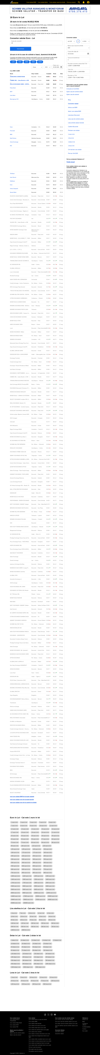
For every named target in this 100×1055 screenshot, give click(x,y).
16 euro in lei (55, 829)
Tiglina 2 (38, 676)
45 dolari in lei (26, 947)
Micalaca (38, 305)
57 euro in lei (45, 839)
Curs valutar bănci (43, 2)
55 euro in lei (35, 839)
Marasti (41, 380)
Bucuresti (33, 76)
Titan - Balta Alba (42, 504)
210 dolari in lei (38, 957)
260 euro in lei (48, 856)
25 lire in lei (33, 916)
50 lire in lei (14, 920)
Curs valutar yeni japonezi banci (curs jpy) (39, 1043)
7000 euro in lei (50, 889)
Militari (39, 238)
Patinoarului (34, 231)
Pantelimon (40, 347)
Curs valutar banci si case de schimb (38, 1019)
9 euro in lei (33, 825)
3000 (33, 62)
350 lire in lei (24, 926)
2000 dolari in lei (27, 967)
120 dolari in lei (15, 953)
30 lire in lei (42, 916)
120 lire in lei (24, 923)
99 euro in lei (14, 845)
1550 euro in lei (38, 879)
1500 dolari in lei (15, 967)
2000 (26, 62)
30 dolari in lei (15, 947)
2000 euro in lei (50, 882)
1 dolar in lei (14, 940)
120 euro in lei (47, 845)
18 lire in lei (14, 916)
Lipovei (40, 515)
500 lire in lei (44, 926)
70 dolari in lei (26, 950)
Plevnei (39, 451)
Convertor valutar (59, 1033)
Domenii (40, 287)
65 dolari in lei (15, 950)
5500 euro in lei (27, 889)
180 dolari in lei (15, 957)
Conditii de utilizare (85, 1024)
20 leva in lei (14, 980)
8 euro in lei (24, 825)
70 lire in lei (33, 920)
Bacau (33, 384)
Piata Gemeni (41, 766)
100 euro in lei (25, 845)
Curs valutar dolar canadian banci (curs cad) (40, 1039)
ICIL (39, 127)
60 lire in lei (23, 920)
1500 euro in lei (27, 879)
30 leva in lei (24, 980)
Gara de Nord (41, 249)
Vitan (39, 320)
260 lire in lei (55, 923)
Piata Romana (41, 631)
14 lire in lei (50, 913)
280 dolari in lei (27, 960)
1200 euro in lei (38, 876)
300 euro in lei (37, 859)
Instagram (51, 1014)
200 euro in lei (15, 856)
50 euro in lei (24, 839)
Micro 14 (38, 534)
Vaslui (32, 789)
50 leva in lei (34, 980)
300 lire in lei (14, 926)
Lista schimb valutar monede (76, 122)
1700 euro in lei (15, 882)
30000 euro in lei (15, 899)
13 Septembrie (41, 373)
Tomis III (40, 429)
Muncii (39, 226)
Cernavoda (34, 279)
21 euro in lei (55, 832)
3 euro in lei (33, 822)
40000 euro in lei (52, 899)
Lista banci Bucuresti (74, 115)
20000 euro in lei (40, 896)
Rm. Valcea (34, 657)
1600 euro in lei (50, 879)
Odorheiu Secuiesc (36, 138)
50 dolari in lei (36, 947)
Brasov (33, 324)
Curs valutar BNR (31, 2)
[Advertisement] (36, 113)
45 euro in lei (55, 835)
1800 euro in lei (38, 882)
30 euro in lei (24, 835)
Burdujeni (40, 317)
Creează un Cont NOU (72, 89)
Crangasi (40, 418)
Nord (40, 335)
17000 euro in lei (28, 896)
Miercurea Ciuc (35, 177)
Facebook (45, 1014)
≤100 (13, 62)
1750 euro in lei (27, 882)
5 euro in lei (42, 822)
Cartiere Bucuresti (73, 126)
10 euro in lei (43, 825)
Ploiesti (33, 594)
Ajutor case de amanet (15, 1034)
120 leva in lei (15, 984)
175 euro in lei (37, 852)
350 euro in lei (15, 862)
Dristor (39, 691)
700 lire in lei (55, 926)
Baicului (40, 669)
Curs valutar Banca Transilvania (14, 1020)
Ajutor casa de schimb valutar (74, 91)
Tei (38, 302)
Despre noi (85, 1019)
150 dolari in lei (38, 953)
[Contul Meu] (87, 2)
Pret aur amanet (71, 2)
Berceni (40, 257)
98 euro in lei (55, 842)
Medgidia (33, 736)
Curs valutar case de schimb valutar (64, 1019)
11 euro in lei (53, 825)
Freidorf (40, 519)
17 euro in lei (14, 832)
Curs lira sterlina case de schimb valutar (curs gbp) (66, 1026)
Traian (40, 414)
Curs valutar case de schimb (57, 2)
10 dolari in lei (25, 940)
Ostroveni (41, 444)
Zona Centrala (41, 199)
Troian (40, 511)
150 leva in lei (26, 984)
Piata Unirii (40, 84)
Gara (39, 214)
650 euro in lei (48, 866)
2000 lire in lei (26, 930)
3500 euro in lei (38, 886)
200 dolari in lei (27, 957)
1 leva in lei (14, 977)
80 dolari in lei (36, 950)
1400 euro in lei (15, 879)
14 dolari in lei (46, 940)
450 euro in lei (15, 866)
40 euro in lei (45, 835)
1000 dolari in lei (50, 963)
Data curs (56, 65)
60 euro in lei (55, 839)
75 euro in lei (24, 842)
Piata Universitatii (42, 272)
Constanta (34, 127)
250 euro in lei (37, 856)
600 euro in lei (37, 866)
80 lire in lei (42, 920)
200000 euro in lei (28, 903)
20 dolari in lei (26, 943)
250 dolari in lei (15, 960)
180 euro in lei (48, 852)
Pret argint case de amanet (35, 1049)
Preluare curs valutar (74, 130)
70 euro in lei (14, 842)
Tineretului (40, 762)
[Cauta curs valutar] (78, 2)
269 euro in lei (15, 859)
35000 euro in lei (28, 899)
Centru (41, 99)
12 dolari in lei (35, 940)
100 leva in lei (55, 980)
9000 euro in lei (27, 892)
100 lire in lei (14, 923)
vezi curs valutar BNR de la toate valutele (22, 796)
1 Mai (39, 579)
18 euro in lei (24, 832)
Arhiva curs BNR (72, 107)
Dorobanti (40, 601)
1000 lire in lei (15, 930)
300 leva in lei (47, 984)
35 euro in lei (35, 835)
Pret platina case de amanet (36, 1051)
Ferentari (40, 358)
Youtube (55, 1014)
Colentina (40, 496)
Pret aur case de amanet (35, 1047)
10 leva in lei (33, 977)
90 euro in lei (45, 842)
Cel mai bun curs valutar (74, 149)
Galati (32, 264)
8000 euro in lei (15, 892)
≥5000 (40, 62)
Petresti (40, 298)
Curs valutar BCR (14, 1024)
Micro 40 (38, 493)
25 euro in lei (14, 835)
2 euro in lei (24, 822)
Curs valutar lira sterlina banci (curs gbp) (39, 1029)
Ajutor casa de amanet (72, 94)
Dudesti (40, 478)
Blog (69, 100)
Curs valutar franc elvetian (35, 1031)
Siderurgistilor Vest (40, 354)
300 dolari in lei (38, 960)
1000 (19, 62)
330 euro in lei (48, 859)
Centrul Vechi (41, 463)
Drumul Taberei (41, 203)
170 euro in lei (26, 852)
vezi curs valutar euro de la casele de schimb (23, 802)
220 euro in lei (26, 856)
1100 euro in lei (27, 876)
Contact (84, 1028)
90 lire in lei (52, 920)
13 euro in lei (24, 829)
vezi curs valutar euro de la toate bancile (22, 799)
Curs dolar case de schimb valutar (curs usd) (66, 1023)
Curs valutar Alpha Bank (16, 1022)
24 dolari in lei (36, 943)
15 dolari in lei (57, 940)
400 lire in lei (34, 926)
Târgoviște (34, 455)
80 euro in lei (35, 842)
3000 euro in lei (27, 886)
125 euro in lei (15, 849)
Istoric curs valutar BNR (74, 111)
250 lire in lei (44, 923)
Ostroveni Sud (42, 253)
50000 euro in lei (15, 903)
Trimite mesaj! (70, 162)
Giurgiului (40, 436)
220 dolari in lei (50, 957)
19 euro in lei (35, 832)
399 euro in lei (37, 862)
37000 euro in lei (40, 899)
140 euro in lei (37, 849)
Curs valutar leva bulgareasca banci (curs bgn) (39, 1036)
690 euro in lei (26, 869)
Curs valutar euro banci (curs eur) (37, 1025)
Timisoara (33, 309)
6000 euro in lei (38, 889)
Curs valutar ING (14, 1026)
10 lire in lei (31, 913)
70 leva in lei (44, 980)
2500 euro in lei (15, 886)
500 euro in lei (26, 866)
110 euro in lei (36, 845)
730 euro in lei (48, 869)
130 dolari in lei (27, 953)
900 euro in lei (48, 872)
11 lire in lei (41, 913)
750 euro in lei (15, 872)
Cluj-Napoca (34, 99)
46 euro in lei (14, 839)
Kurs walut (85, 1031)
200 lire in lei (34, 923)
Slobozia (33, 245)
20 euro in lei (45, 832)
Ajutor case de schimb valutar (17, 1032)
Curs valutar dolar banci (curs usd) (37, 1027)
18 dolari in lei (15, 943)
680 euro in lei (15, 869)
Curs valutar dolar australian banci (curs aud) (40, 1045)
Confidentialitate (86, 1026)
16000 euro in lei (15, 896)
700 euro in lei (37, 869)
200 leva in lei (36, 984)
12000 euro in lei (51, 892)
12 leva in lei (43, 977)
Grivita (39, 350)
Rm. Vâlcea (34, 253)
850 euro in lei (37, 872)
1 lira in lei (14, 913)
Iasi (32, 218)
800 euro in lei (26, 872)
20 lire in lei (23, 916)
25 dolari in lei (47, 943)
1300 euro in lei (50, 876)
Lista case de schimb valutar (76, 119)
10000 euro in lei (39, 892)
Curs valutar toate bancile (35, 1023)
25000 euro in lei (52, 896)
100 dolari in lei (47, 950)
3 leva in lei (23, 977)
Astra (38, 440)
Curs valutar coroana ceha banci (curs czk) (39, 1033)
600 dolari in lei (38, 963)
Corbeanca (34, 298)
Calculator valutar (59, 1031)
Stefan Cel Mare (42, 605)
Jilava (32, 781)
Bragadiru (33, 695)
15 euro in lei (45, 829)
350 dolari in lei (50, 960)
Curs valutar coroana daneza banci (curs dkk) (40, 1041)
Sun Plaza (40, 508)
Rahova (40, 433)
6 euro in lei (52, 822)
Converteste (20, 48)
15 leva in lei (53, 977)
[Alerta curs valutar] (83, 2)
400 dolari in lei (15, 963)
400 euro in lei (48, 862)
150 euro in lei (48, 849)
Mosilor (39, 76)
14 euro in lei (35, 829)
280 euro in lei (26, 859)
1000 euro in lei (15, 876)
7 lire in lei (22, 913)
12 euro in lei (14, 829)
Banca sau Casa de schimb (75, 45)
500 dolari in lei (27, 963)
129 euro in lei (26, 849)
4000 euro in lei (50, 886)
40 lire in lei (52, 916)
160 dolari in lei (50, 953)
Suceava (33, 317)
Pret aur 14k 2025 (73, 153)
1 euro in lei (14, 822)
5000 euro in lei (15, 889)
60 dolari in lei (47, 947)
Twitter (48, 1014)
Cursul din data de (73, 51)
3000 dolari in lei (40, 967)
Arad (32, 305)
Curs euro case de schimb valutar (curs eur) (66, 1021)
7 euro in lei (14, 825)
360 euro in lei (26, 862)
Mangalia (33, 142)
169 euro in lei (15, 852)
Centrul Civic (41, 650)
